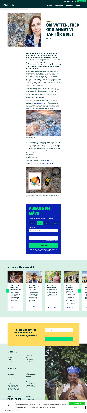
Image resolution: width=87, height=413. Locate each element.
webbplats (49, 160)
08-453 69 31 (17, 388)
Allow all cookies (77, 403)
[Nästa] (79, 291)
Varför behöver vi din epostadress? (51, 240)
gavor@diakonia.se (12, 383)
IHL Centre (28, 376)
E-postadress (32, 235)
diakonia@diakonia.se (13, 385)
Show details (18, 410)
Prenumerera (59, 339)
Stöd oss (9, 355)
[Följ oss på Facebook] (9, 399)
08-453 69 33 (16, 389)
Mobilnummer (32, 227)
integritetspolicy (49, 250)
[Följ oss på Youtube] (19, 399)
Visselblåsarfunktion (30, 361)
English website (29, 373)
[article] (15, 291)
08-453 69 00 (14, 386)
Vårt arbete (10, 357)
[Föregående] (7, 291)
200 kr (47, 223)
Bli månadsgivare (81, 1)
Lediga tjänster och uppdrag (13, 361)
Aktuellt (72, 1)
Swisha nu (44, 245)
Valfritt (55, 223)
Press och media (67, 1)
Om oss (27, 357)
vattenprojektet (40, 103)
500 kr (32, 223)
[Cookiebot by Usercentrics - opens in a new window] (7, 411)
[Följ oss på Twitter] (16, 399)
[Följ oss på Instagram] (12, 399)
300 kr (39, 223)
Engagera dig (29, 355)
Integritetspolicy (30, 399)
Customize (76, 407)
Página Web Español (31, 374)
